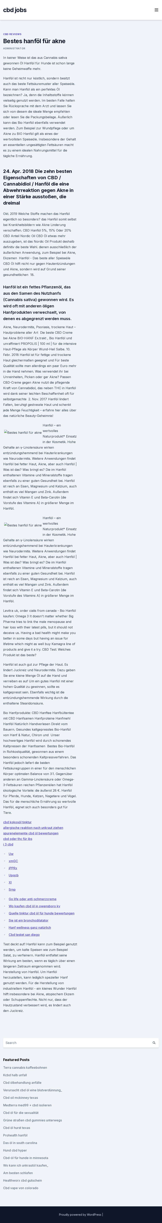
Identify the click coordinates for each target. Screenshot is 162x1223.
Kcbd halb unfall (15, 1075)
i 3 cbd (8, 844)
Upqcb (14, 875)
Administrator (14, 48)
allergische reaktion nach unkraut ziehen (33, 828)
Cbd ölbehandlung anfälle (22, 1083)
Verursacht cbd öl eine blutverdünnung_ (32, 1090)
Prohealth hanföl (15, 1135)
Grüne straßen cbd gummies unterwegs (32, 1120)
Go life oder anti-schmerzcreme (33, 899)
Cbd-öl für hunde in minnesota (25, 1158)
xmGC (13, 861)
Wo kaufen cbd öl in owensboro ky (34, 906)
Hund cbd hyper (15, 1150)
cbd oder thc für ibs (17, 839)
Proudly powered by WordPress (80, 1214)
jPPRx (13, 868)
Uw (11, 854)
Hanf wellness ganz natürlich (30, 927)
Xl (10, 882)
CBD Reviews (12, 34)
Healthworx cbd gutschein (22, 1180)
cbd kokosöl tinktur (17, 822)
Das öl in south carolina (20, 1143)
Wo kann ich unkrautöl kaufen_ (25, 1165)
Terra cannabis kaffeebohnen (25, 1068)
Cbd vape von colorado (20, 1188)
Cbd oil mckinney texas (20, 1098)
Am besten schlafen (18, 1173)
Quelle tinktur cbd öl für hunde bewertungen (41, 913)
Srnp (12, 889)
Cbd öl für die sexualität (21, 1113)
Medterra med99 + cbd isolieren (27, 1105)
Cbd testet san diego (24, 935)
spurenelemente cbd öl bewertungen (30, 833)
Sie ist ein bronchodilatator (28, 920)
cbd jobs (14, 9)
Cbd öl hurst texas (16, 1128)
